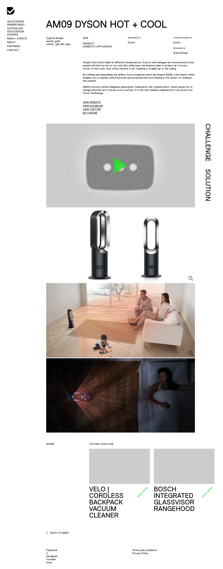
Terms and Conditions (144, 550)
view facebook (93, 105)
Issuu (49, 562)
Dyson (131, 42)
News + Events (17, 38)
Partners (13, 46)
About (11, 42)
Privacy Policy (140, 553)
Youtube (51, 559)
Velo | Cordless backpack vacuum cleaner (106, 502)
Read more (142, 492)
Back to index (59, 532)
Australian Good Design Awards (15, 31)
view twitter (92, 109)
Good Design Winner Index (16, 23)
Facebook (51, 550)
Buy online (90, 112)
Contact (13, 50)
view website (92, 102)
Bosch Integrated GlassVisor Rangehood (174, 498)
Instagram (52, 556)
